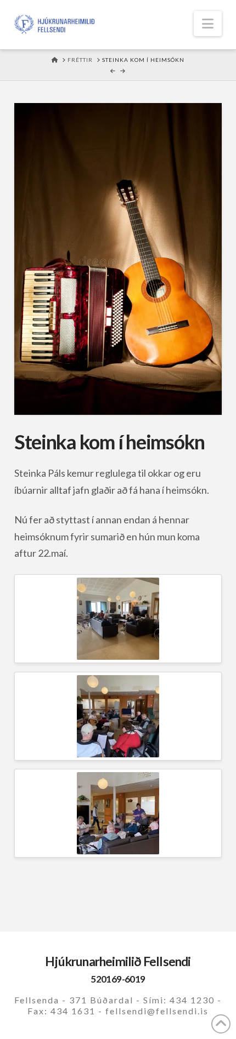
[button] (208, 23)
